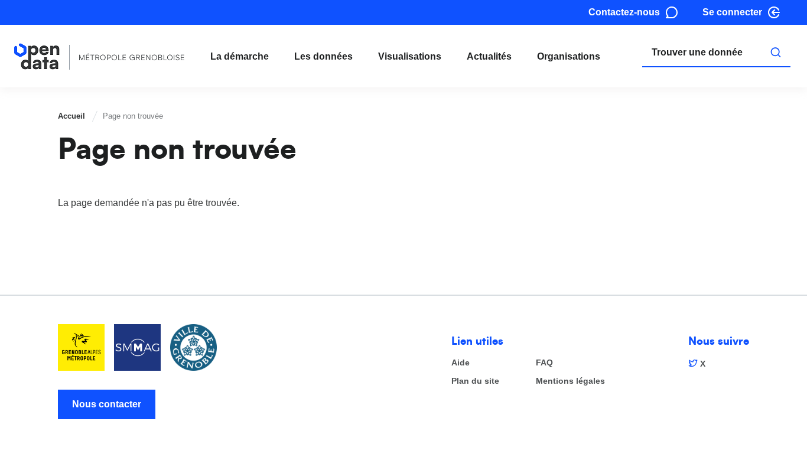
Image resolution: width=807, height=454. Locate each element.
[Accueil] (99, 56)
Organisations (568, 56)
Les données (323, 56)
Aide (460, 362)
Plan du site (475, 381)
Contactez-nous (624, 12)
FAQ (544, 362)
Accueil (71, 116)
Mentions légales (570, 381)
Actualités (489, 56)
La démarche (239, 56)
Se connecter (732, 12)
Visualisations (409, 56)
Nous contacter (106, 404)
